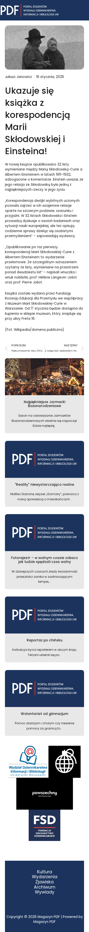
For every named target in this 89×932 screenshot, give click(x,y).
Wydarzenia (44, 876)
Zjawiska (44, 882)
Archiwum (44, 887)
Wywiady (44, 892)
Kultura (44, 872)
